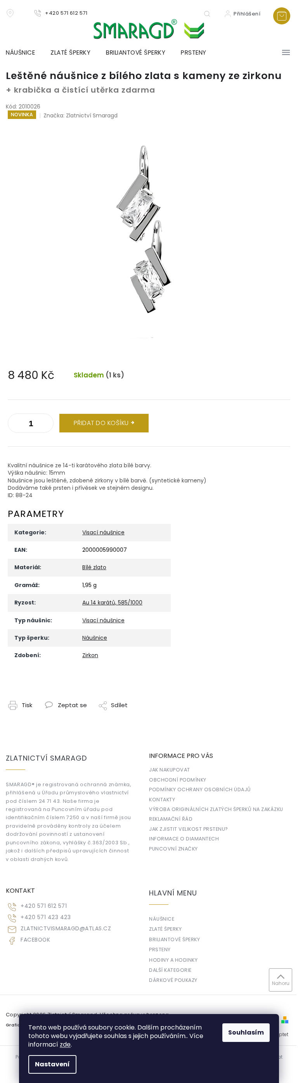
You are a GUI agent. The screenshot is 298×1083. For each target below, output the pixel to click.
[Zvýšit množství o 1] (15, 424)
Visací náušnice (103, 532)
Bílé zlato (94, 567)
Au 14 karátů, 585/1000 (112, 602)
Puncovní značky (173, 848)
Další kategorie (170, 970)
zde (65, 1044)
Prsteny (160, 949)
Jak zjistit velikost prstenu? (188, 829)
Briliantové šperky (174, 939)
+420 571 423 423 (46, 917)
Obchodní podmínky (177, 780)
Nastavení (52, 1064)
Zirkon (90, 655)
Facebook (35, 940)
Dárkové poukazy (173, 980)
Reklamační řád (170, 819)
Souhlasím (246, 1032)
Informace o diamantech (184, 838)
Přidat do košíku (101, 423)
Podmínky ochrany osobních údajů (200, 789)
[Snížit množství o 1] (46, 424)
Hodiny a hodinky (173, 960)
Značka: (80, 115)
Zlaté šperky (165, 929)
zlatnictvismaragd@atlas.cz (66, 928)
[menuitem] (24, 52)
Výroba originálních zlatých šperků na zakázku (216, 809)
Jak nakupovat (169, 769)
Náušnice (94, 638)
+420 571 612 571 (44, 906)
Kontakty (162, 799)
